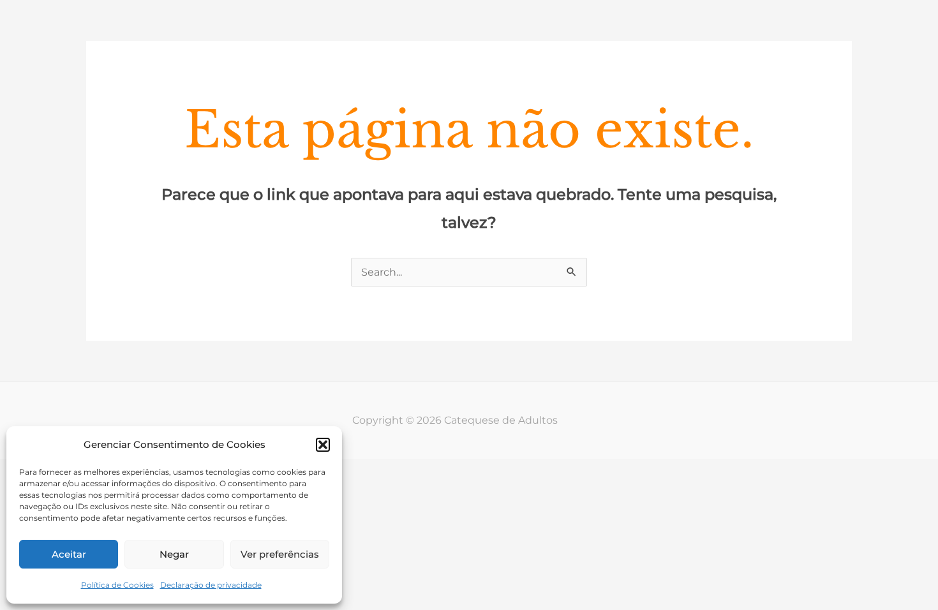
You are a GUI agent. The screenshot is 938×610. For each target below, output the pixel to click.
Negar (174, 554)
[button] (322, 444)
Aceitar (69, 554)
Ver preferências (280, 554)
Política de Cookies (117, 585)
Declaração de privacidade (211, 585)
